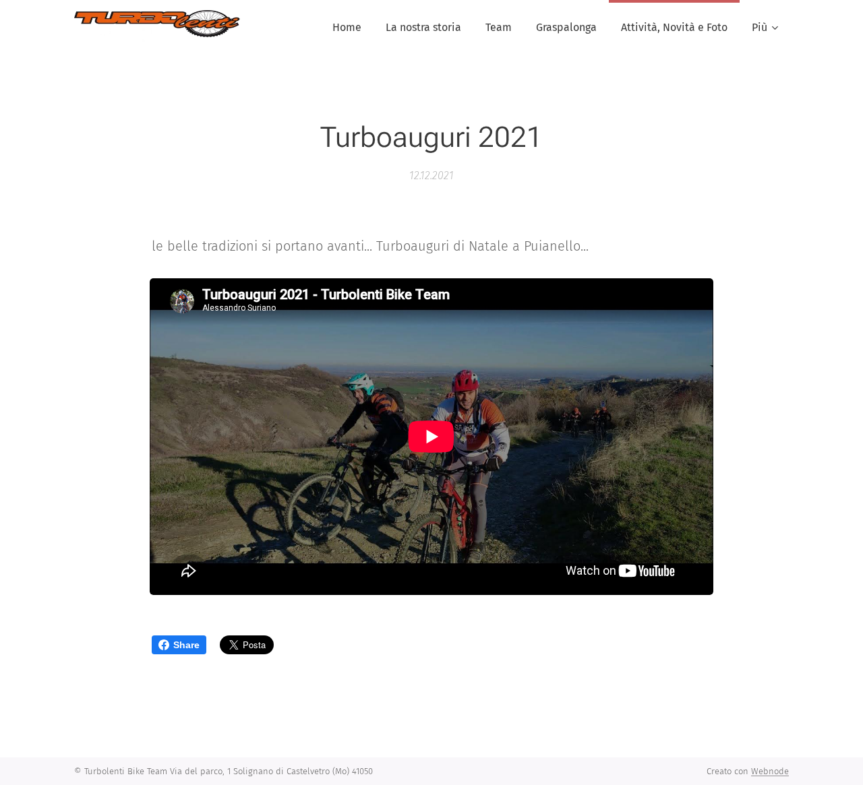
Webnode (770, 771)
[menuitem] (347, 27)
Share (186, 644)
